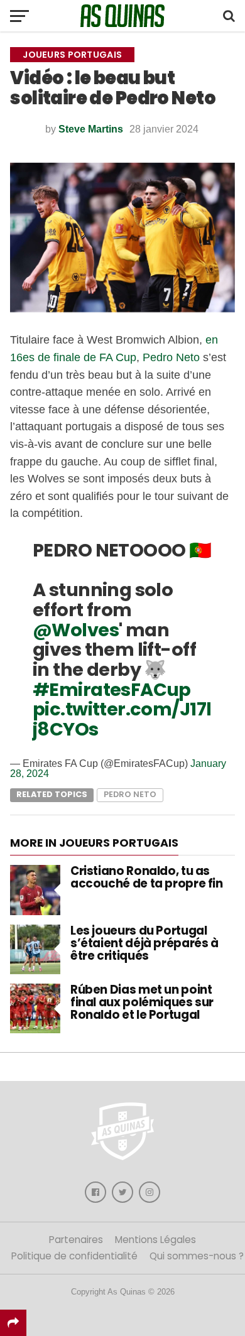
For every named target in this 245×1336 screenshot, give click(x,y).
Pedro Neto (171, 357)
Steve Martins (90, 129)
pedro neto (130, 794)
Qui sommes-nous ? (197, 1256)
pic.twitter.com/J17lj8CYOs (122, 719)
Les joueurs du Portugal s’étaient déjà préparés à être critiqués (144, 943)
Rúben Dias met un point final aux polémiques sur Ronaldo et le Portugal (142, 1002)
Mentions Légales (155, 1239)
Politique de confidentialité (74, 1256)
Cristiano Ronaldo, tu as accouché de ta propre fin (146, 877)
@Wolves (76, 630)
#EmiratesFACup (112, 689)
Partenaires (76, 1239)
